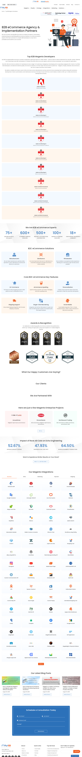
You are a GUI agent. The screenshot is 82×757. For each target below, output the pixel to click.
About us (24, 750)
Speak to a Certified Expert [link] (40, 461)
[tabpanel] (41, 572)
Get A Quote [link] (75, 756)
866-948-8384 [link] (5, 753)
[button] (4, 5)
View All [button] (41, 664)
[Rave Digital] (35, 2)
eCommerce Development (53, 748)
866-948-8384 (11, 4)
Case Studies (37, 748)
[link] (7, 694)
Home (23, 748)
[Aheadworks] (45, 2)
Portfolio (36, 750)
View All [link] (40, 431)
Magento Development (52, 750)
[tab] (9, 476)
